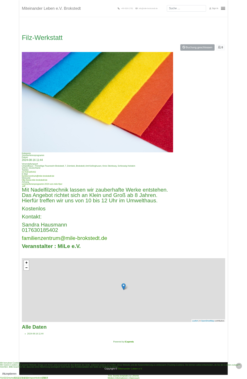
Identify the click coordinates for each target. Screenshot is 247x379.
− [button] (26, 268)
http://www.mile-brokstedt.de (34, 180)
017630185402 (29, 172)
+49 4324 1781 (127, 8)
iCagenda (129, 342)
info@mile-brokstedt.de (148, 8)
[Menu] (223, 8)
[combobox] (186, 8)
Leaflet (195, 320)
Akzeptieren (9, 373)
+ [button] (26, 263)
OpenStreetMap (207, 320)
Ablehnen (27, 373)
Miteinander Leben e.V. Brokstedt (51, 8)
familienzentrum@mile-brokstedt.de (38, 176)
